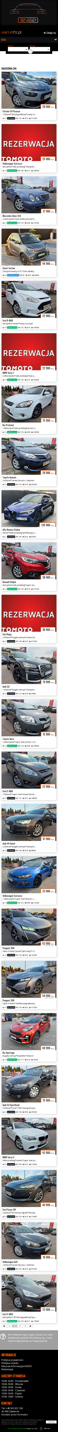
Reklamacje (7, 1369)
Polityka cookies (9, 1363)
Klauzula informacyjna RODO (16, 1366)
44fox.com (47, 1428)
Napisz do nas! (22, 1428)
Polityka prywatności (12, 1360)
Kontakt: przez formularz (14, 1414)
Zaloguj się (51, 32)
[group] (29, 14)
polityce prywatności (29, 1424)
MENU (3, 39)
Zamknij (51, 1422)
